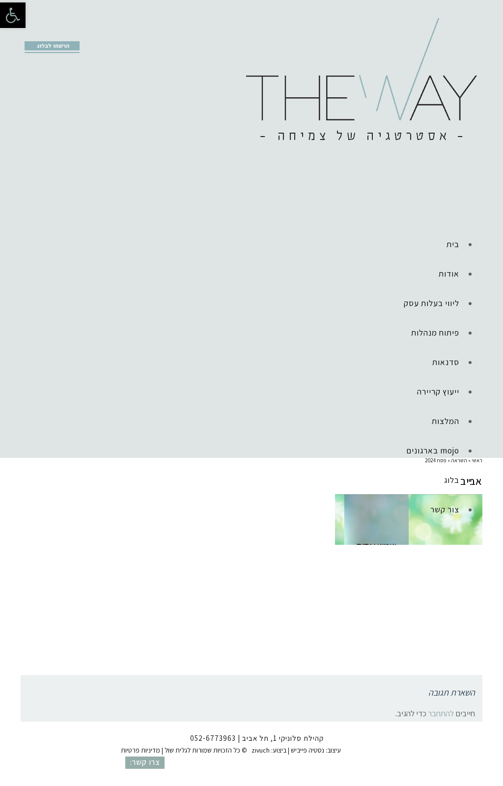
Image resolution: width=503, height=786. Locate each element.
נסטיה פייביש (307, 750)
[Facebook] (27, 32)
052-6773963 (213, 738)
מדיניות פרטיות (140, 750)
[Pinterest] (58, 32)
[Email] (73, 32)
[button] (13, 15)
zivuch (261, 750)
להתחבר (441, 713)
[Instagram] (43, 32)
